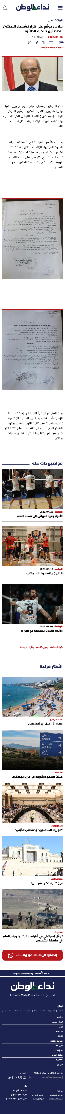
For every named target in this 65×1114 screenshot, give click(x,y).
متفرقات (27, 1011)
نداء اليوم (51, 1011)
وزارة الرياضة (27, 647)
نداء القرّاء (17, 1011)
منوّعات (59, 1050)
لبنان (60, 1006)
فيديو (60, 1064)
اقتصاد (59, 1031)
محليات (42, 1011)
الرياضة (59, 1045)
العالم (60, 1036)
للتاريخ (59, 1059)
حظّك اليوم (57, 1055)
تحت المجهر (57, 1022)
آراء (61, 1026)
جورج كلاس (42, 647)
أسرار (35, 1011)
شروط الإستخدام (56, 1095)
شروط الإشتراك (38, 1095)
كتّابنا (60, 1017)
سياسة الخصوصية (56, 1099)
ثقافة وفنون (56, 1041)
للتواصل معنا (38, 1099)
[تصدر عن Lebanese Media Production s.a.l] (32, 985)
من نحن (60, 1091)
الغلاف (60, 1011)
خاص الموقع (6, 1011)
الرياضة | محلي (55, 20)
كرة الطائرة (56, 647)
